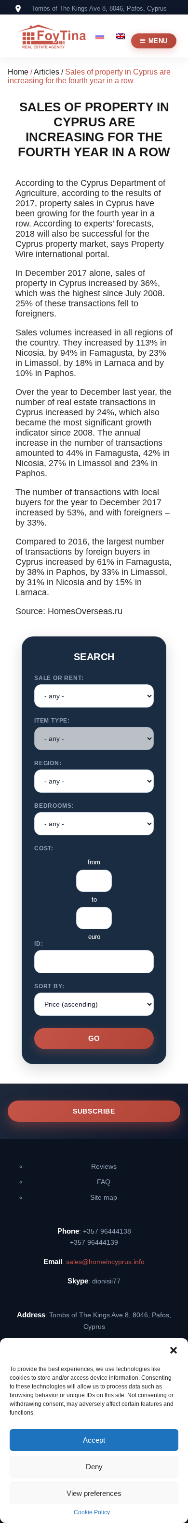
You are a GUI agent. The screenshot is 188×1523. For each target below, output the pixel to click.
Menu (158, 41)
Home (18, 72)
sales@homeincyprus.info (105, 1262)
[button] (173, 1350)
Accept (94, 1440)
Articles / (49, 72)
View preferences (94, 1493)
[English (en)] (120, 35)
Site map (103, 1197)
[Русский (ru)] (100, 35)
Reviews (104, 1166)
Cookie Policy (92, 1512)
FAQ (103, 1182)
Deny (94, 1467)
